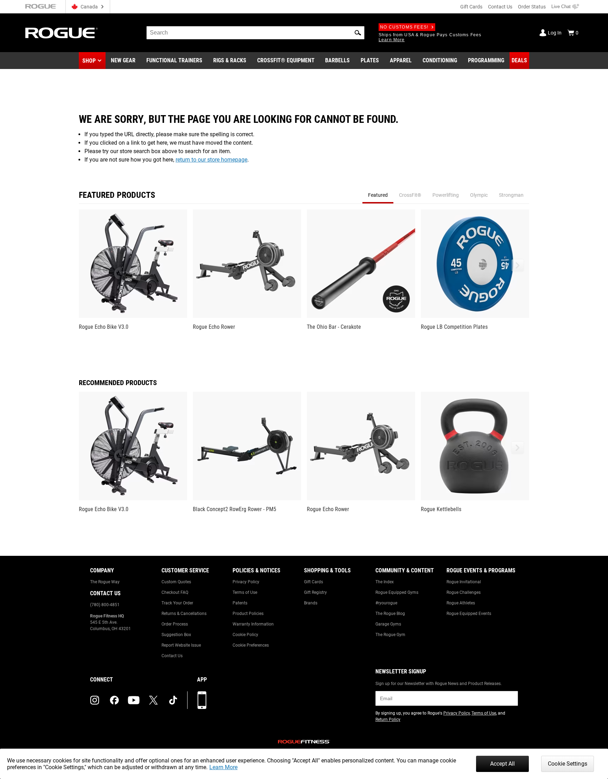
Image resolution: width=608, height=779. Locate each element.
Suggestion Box (176, 634)
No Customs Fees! (404, 27)
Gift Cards (471, 7)
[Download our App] (202, 700)
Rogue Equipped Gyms (396, 592)
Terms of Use (245, 592)
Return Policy (387, 719)
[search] (255, 32)
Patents (240, 603)
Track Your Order (177, 603)
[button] (358, 32)
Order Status (532, 7)
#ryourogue (386, 603)
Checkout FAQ (175, 592)
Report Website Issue (181, 645)
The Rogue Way (105, 581)
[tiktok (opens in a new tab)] (173, 700)
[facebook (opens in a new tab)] (114, 700)
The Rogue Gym (390, 634)
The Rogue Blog (390, 613)
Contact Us (500, 7)
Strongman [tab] (511, 195)
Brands (310, 603)
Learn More (223, 767)
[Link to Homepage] (61, 33)
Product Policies (248, 613)
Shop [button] (89, 60)
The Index (384, 581)
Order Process (175, 624)
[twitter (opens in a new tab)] (153, 700)
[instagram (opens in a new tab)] (94, 700)
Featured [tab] (378, 195)
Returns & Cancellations (184, 613)
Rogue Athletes (460, 603)
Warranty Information (253, 624)
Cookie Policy (245, 634)
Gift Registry (315, 592)
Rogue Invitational (463, 581)
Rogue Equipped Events (468, 613)
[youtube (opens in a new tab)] (133, 700)
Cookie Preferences (251, 645)
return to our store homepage (211, 159)
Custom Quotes (176, 581)
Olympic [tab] (479, 195)
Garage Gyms (388, 624)
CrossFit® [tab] (410, 195)
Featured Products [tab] (117, 195)
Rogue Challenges (463, 592)
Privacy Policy (246, 581)
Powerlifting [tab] (445, 195)
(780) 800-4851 (105, 604)
